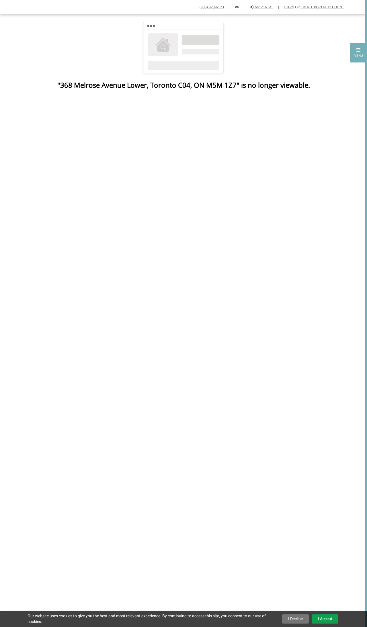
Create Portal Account (322, 7)
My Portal (263, 7)
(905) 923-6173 (212, 7)
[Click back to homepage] (11, 6)
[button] (358, 52)
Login (289, 7)
